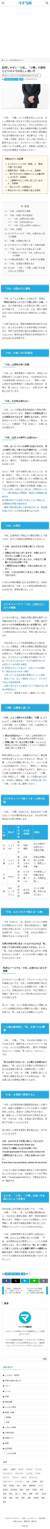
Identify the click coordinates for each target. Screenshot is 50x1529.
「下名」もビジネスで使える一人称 (24, 249)
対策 (27, 1490)
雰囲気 (36, 1498)
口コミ (40, 1486)
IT (30, 1274)
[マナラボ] (25, 3)
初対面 (11, 1486)
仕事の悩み (9, 1433)
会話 (41, 1481)
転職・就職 (9, 1412)
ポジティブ (33, 1477)
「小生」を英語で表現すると (21, 263)
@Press (34, 1521)
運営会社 (27, 1521)
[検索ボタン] (47, 3)
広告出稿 (42, 1518)
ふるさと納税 (10, 1427)
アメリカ (38, 1469)
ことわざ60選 (11, 1453)
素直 (10, 1498)
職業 (7, 1443)
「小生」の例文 (15, 229)
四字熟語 (8, 1448)
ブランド (15, 1477)
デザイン (6, 1477)
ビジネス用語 (10, 1407)
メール (8, 1391)
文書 (21, 79)
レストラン (19, 1481)
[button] (6, 1281)
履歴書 (8, 1417)
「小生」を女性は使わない (23, 222)
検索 (45, 1359)
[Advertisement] (25, 32)
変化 (21, 1490)
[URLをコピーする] (43, 1281)
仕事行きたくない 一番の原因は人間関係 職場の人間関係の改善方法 (24, 493)
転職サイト (9, 1438)
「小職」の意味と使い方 (19, 241)
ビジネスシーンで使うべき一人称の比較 (26, 245)
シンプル (29, 1473)
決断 (30, 1494)
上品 (27, 1481)
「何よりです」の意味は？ (20, 187)
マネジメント (7, 1481)
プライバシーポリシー (12, 1518)
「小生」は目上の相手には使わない (26, 225)
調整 (29, 1498)
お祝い (5, 1469)
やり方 (20, 1469)
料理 (41, 1490)
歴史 (24, 1494)
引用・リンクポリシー (29, 1518)
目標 (4, 1498)
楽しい (17, 1494)
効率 (24, 1486)
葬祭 (23, 1498)
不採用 (34, 1481)
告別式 (5, 1490)
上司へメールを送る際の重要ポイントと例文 (24, 675)
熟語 (36, 1494)
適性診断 (8, 1402)
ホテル (24, 1477)
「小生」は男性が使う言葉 (23, 219)
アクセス (29, 1469)
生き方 (44, 1494)
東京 (10, 1494)
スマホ (37, 1473)
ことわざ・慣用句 (12, 1375)
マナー (8, 1386)
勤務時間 (32, 1486)
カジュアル (19, 1473)
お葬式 (13, 1469)
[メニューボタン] (3, 3)
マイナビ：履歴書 (12, 693)
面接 (7, 1422)
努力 (18, 1486)
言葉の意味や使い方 (11, 79)
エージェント (7, 1473)
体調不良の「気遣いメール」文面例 (24, 170)
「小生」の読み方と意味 (19, 211)
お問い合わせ (17, 1521)
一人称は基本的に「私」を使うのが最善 (26, 259)
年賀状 (34, 1490)
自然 (16, 1498)
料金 (4, 1494)
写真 (4, 1486)
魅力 (4, 1502)
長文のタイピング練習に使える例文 (24, 190)
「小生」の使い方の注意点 (20, 215)
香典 (43, 1498)
